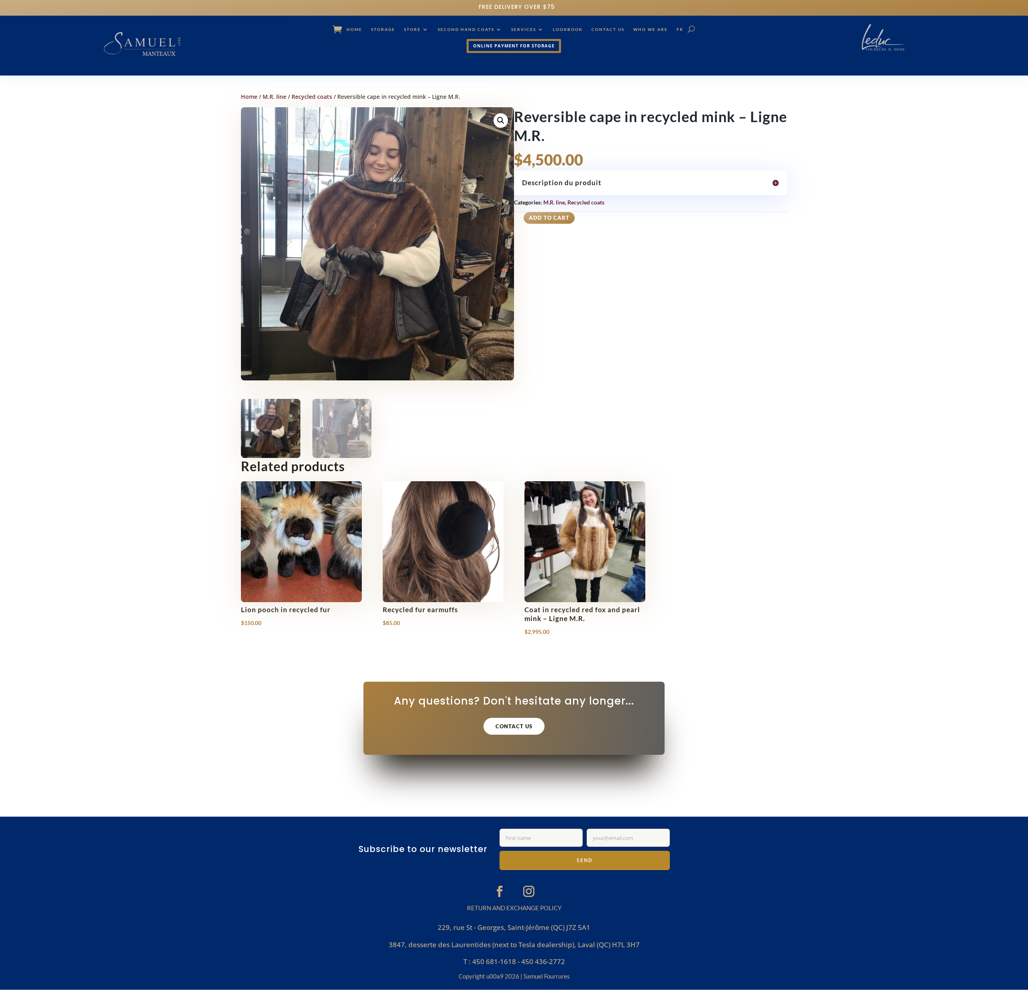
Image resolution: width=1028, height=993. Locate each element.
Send (585, 860)
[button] (501, 120)
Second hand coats (466, 29)
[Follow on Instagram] (529, 891)
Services (523, 29)
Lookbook (568, 29)
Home (354, 29)
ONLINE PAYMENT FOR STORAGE (514, 46)
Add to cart (549, 218)
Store (412, 29)
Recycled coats (312, 96)
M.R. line (274, 96)
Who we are (650, 29)
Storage (383, 29)
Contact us (608, 29)
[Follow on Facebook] (499, 891)
